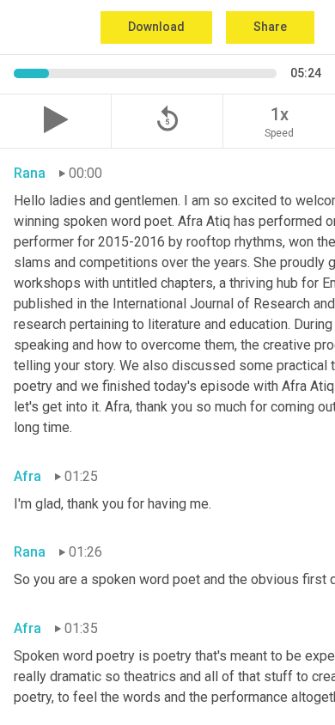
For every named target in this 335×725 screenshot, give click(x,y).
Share (270, 27)
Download (156, 27)
